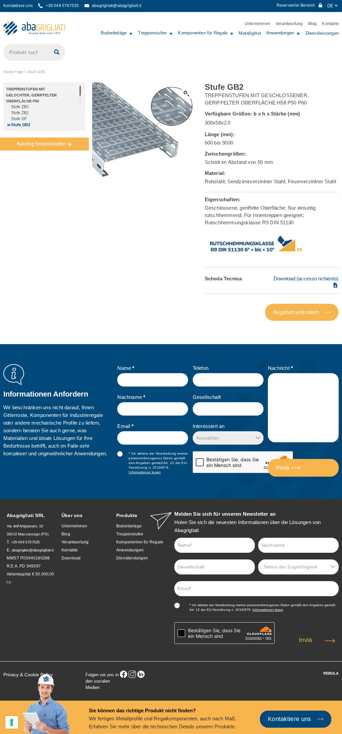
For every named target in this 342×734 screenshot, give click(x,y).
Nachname (131, 397)
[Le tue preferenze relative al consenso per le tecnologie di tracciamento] (11, 722)
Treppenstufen (152, 32)
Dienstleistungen (322, 33)
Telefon (200, 368)
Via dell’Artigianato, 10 (25, 526)
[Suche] (56, 52)
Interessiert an (209, 426)
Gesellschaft (207, 397)
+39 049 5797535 (25, 542)
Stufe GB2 (20, 125)
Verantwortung (289, 23)
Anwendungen (280, 32)
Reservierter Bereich (296, 5)
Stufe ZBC (20, 106)
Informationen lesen (145, 472)
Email (125, 426)
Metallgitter (250, 33)
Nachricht (280, 368)
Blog (312, 23)
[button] (187, 94)
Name (125, 368)
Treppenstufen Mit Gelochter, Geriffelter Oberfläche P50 (31, 95)
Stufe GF (19, 118)
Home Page (13, 72)
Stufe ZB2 (20, 112)
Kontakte (330, 23)
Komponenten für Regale (202, 32)
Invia (283, 467)
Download (71, 558)
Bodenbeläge (114, 32)
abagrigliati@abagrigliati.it (33, 550)
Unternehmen (257, 23)
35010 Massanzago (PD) (28, 534)
